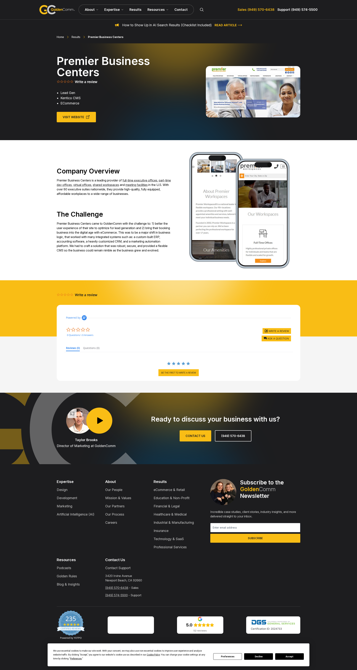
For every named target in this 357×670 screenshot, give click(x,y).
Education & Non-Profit (171, 498)
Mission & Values (118, 498)
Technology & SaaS (169, 539)
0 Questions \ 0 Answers (80, 335)
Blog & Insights (68, 584)
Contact (181, 10)
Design (62, 490)
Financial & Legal (167, 506)
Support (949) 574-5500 (297, 10)
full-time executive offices (140, 180)
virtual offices (82, 185)
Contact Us (195, 436)
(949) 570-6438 (233, 436)
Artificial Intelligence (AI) (75, 514)
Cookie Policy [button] (153, 654)
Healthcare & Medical (170, 514)
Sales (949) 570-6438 (256, 10)
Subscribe (255, 538)
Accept (289, 656)
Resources (66, 560)
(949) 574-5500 (116, 595)
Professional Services (170, 547)
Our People (113, 490)
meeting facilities (137, 185)
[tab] (73, 348)
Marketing (64, 506)
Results (135, 10)
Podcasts (64, 568)
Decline (259, 656)
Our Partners (115, 506)
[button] (276, 338)
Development (67, 498)
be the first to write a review (178, 372)
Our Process (114, 514)
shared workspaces (106, 185)
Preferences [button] (76, 658)
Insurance (161, 531)
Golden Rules (67, 576)
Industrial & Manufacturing (174, 522)
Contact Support (118, 568)
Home (60, 37)
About (110, 481)
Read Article (226, 25)
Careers (111, 522)
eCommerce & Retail (169, 490)
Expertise (65, 481)
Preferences (227, 656)
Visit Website (73, 117)
